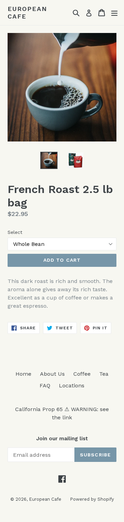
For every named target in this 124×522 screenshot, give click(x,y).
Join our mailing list (62, 438)
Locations (71, 385)
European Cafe (27, 12)
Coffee (82, 374)
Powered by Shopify (92, 499)
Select (15, 232)
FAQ (45, 385)
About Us (52, 374)
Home (23, 374)
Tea (103, 374)
